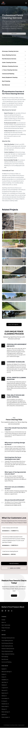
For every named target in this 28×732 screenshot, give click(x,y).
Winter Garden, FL (6, 717)
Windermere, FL (5, 703)
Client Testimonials (6, 625)
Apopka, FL (4, 669)
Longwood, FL (5, 687)
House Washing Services (7, 640)
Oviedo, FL (4, 674)
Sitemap (3, 630)
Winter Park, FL (5, 706)
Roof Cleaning (5, 656)
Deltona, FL (4, 695)
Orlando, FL (4, 709)
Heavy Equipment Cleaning (8, 654)
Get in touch (14, 33)
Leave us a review (15, 568)
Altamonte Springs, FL (7, 671)
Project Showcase (6, 627)
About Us (4, 622)
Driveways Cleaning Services (8, 637)
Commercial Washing (6, 662)
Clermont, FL (4, 690)
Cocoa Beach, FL (5, 698)
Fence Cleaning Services (7, 651)
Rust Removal (5, 659)
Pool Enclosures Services (7, 643)
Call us (14, 36)
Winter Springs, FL (6, 711)
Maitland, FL (4, 685)
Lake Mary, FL (5, 682)
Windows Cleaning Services (8, 648)
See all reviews (14, 563)
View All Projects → (14, 324)
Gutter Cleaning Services (7, 646)
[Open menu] (26, 3)
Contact (3, 619)
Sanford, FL (4, 714)
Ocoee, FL (4, 677)
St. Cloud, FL (4, 701)
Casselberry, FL (5, 679)
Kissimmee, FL (5, 693)
